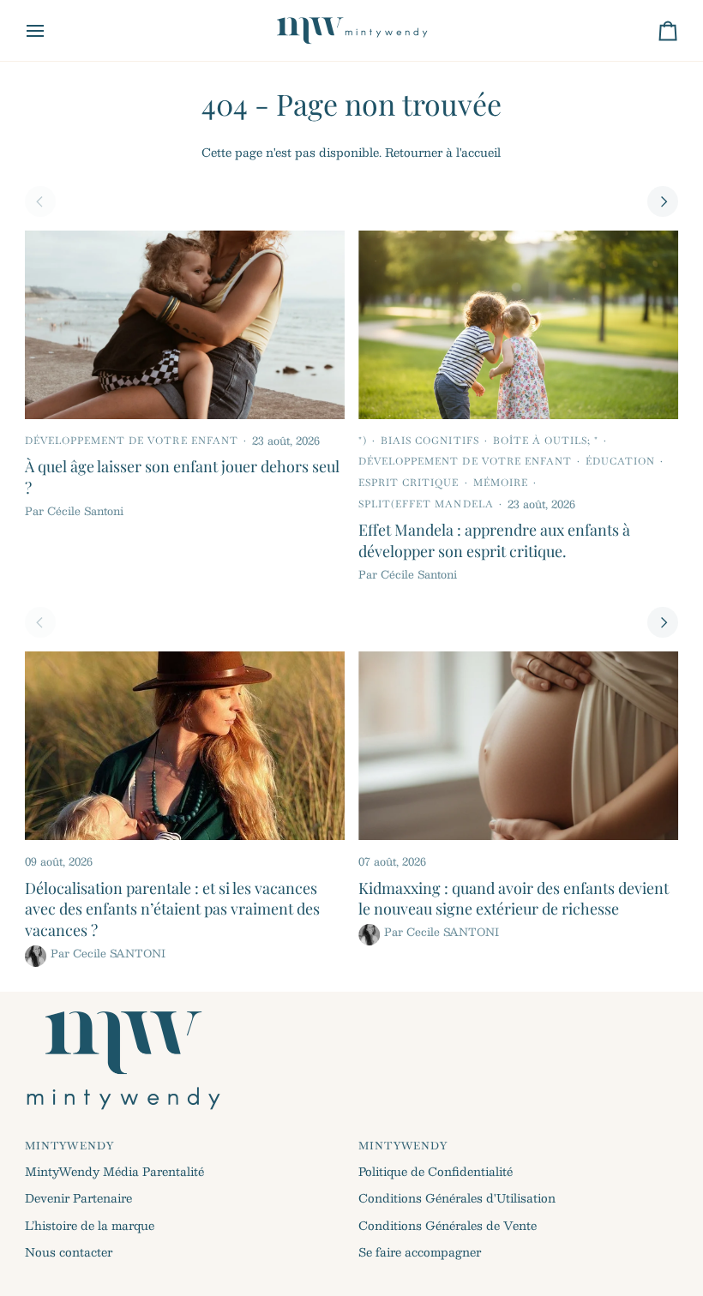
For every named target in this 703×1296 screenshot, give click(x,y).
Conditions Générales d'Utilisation (457, 1198)
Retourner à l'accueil (443, 152)
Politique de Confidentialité (435, 1171)
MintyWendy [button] (69, 1146)
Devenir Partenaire (78, 1198)
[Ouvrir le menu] (50, 30)
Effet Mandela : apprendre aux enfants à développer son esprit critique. (494, 540)
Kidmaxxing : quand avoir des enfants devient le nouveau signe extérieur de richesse (513, 899)
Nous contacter (68, 1252)
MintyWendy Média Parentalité (114, 1171)
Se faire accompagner (419, 1252)
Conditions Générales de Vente (447, 1225)
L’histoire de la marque (89, 1225)
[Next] (662, 201)
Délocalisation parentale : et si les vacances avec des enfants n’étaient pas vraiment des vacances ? (172, 909)
